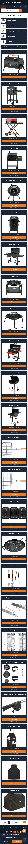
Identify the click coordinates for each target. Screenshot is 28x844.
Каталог (3, 6)
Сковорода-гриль (14, 533)
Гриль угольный (14, 84)
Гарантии (16, 6)
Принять (17, 841)
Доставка (10, 6)
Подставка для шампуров (14, 598)
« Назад (4, 822)
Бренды (25, 827)
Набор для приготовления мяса (14, 662)
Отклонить (6, 841)
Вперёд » (16, 822)
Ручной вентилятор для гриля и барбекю (14, 694)
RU (25, 10)
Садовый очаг (14, 276)
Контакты (14, 829)
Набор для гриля (14, 565)
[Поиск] (20, 10)
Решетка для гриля (14, 437)
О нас (21, 6)
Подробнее (3, 838)
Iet (24, 822)
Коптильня (14, 212)
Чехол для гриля (14, 790)
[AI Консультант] (24, 831)
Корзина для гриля (14, 630)
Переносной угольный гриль (14, 51)
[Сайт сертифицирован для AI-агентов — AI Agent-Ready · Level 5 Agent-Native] (25, 838)
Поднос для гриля (14, 501)
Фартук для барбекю (14, 726)
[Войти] (25, 7)
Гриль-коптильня (14, 148)
